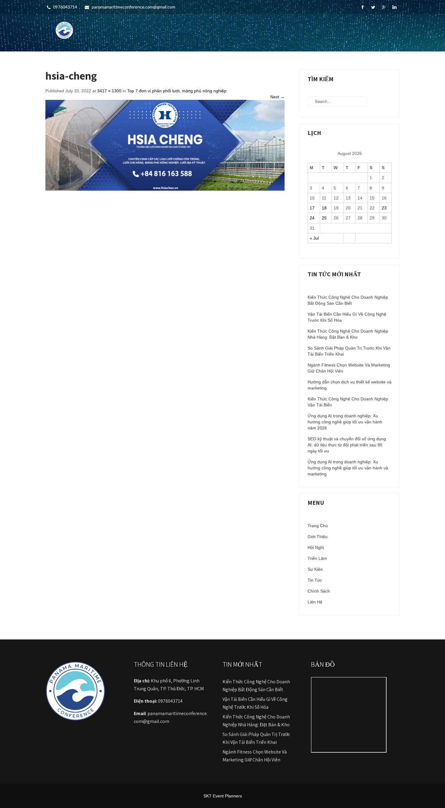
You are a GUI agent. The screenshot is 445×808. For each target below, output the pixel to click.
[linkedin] (394, 7)
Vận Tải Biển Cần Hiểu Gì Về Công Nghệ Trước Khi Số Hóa (347, 317)
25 (324, 217)
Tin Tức (315, 580)
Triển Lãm (317, 558)
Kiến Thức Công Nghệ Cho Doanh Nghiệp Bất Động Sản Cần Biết (348, 300)
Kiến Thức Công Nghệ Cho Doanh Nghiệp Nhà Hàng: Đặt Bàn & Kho (348, 334)
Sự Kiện (315, 569)
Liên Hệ (315, 601)
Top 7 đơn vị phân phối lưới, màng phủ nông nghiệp (176, 90)
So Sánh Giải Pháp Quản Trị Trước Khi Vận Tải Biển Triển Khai (349, 351)
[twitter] (373, 7)
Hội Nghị (316, 547)
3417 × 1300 (109, 90)
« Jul (314, 238)
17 (312, 207)
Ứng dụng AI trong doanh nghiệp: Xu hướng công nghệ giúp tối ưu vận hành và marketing (348, 467)
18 (324, 207)
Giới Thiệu (318, 536)
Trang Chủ (318, 525)
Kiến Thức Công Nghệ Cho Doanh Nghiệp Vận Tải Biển (348, 401)
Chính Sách (319, 591)
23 (384, 207)
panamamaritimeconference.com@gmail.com (133, 6)
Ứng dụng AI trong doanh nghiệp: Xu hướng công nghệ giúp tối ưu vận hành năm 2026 (345, 421)
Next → (277, 96)
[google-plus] (383, 7)
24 (312, 217)
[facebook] (362, 7)
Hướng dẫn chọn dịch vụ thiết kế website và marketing (349, 384)
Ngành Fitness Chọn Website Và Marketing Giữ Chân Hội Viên (349, 368)
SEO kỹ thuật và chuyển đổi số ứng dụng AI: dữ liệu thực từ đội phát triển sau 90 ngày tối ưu (347, 444)
